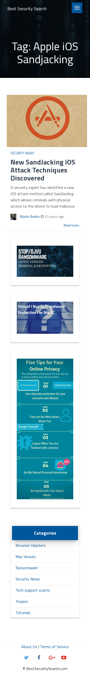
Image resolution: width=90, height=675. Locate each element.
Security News (22, 153)
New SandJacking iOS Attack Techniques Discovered (42, 170)
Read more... (71, 225)
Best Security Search (27, 8)
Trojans (22, 601)
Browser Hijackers (31, 545)
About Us (29, 647)
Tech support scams (33, 590)
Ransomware (27, 568)
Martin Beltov (30, 216)
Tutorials (23, 613)
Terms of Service (54, 647)
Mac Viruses (26, 557)
